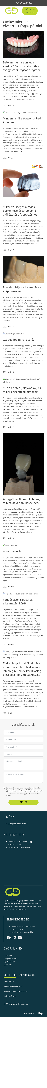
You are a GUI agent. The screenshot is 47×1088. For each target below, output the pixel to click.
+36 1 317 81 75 (14, 844)
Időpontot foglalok (30, 10)
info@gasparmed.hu (22, 847)
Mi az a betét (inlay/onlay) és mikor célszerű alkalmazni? (22, 389)
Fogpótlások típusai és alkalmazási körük (18, 601)
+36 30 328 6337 (24, 2)
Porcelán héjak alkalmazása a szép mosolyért (22, 289)
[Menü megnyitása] (41, 10)
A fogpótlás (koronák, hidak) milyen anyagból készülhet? (21, 500)
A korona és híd (13, 551)
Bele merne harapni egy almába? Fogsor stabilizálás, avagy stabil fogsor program (21, 66)
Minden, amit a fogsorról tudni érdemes (23, 120)
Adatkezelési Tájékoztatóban (32, 788)
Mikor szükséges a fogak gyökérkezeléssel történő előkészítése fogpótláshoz (20, 210)
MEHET (23, 802)
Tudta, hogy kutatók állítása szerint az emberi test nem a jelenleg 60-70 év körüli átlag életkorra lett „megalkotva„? (22, 669)
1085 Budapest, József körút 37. (16, 824)
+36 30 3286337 (22, 841)
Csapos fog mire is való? (18, 339)
